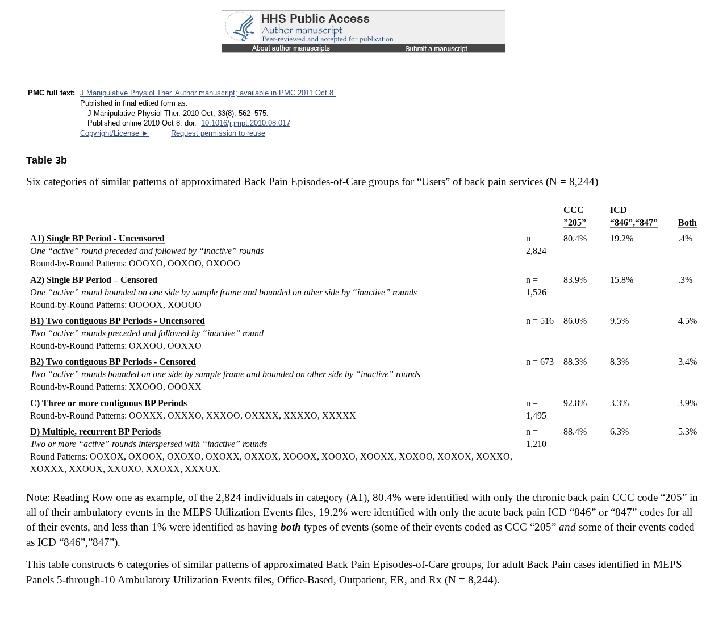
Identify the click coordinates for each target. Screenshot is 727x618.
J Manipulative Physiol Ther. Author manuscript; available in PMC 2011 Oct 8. (208, 93)
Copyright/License (114, 133)
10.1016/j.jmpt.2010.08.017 (245, 123)
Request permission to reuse (218, 133)
